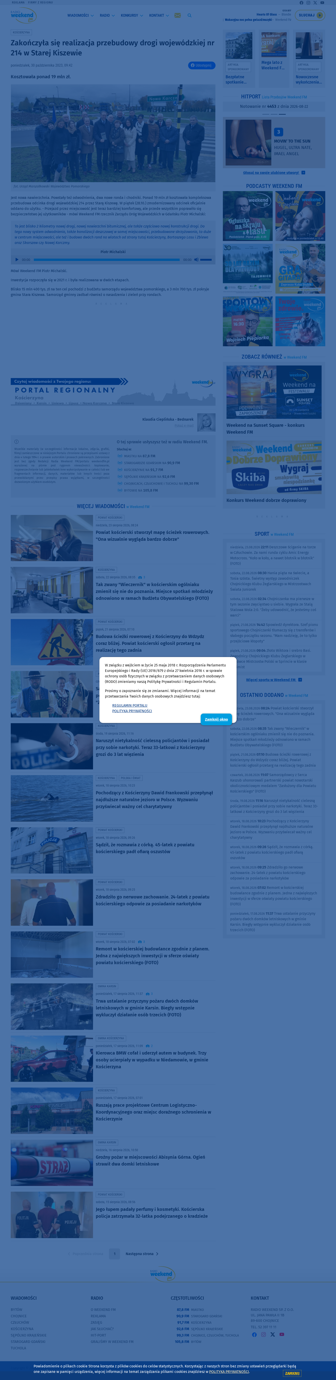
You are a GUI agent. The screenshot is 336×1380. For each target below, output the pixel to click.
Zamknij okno (216, 719)
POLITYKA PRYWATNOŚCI (132, 711)
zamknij (292, 1373)
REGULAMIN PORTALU (129, 705)
